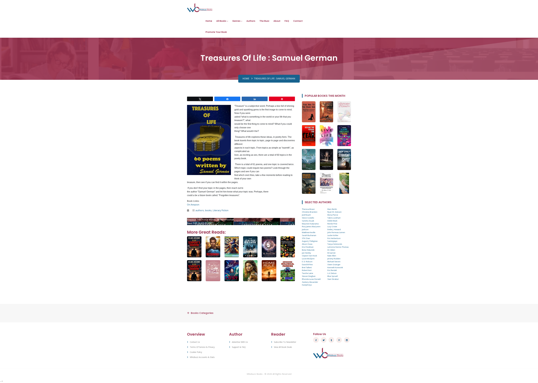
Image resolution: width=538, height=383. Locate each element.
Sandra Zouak (308, 220)
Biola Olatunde (308, 250)
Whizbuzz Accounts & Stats (202, 357)
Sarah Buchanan (309, 235)
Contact (298, 20)
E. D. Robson (307, 261)
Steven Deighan (309, 276)
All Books (221, 20)
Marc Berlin (332, 209)
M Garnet (331, 253)
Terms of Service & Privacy (202, 347)
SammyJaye (332, 241)
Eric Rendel (332, 270)
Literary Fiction (220, 210)
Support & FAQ (239, 347)
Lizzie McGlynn (308, 258)
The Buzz (264, 20)
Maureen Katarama (310, 223)
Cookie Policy (196, 352)
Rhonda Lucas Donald (311, 279)
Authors (250, 20)
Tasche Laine (307, 273)
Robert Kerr (307, 270)
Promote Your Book (216, 32)
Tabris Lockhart (333, 218)
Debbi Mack (332, 220)
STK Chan (306, 238)
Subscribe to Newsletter (285, 342)
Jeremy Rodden (333, 258)
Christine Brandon (309, 212)
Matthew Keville (308, 232)
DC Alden (331, 250)
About (276, 20)
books (208, 210)
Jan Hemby (306, 253)
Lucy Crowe (332, 226)
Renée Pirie (332, 223)
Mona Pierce (332, 215)
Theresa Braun (308, 209)
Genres (236, 20)
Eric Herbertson (334, 238)
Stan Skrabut (332, 279)
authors (199, 210)
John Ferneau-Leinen (336, 232)
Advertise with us (240, 342)
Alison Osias (307, 244)
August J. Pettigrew (309, 241)
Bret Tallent (307, 267)
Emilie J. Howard (334, 229)
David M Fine (307, 264)
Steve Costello (308, 218)
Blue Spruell (332, 276)
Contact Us (195, 342)
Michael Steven (333, 261)
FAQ (287, 20)
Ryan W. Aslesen (334, 212)
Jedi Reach (306, 215)
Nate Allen (331, 255)
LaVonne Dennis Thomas (338, 247)
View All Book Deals (283, 347)
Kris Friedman (308, 247)
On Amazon (193, 204)
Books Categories (202, 313)
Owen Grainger (333, 264)
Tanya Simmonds (334, 244)
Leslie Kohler (332, 235)
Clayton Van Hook (309, 255)
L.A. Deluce (332, 273)
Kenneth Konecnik (335, 267)
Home (209, 20)
